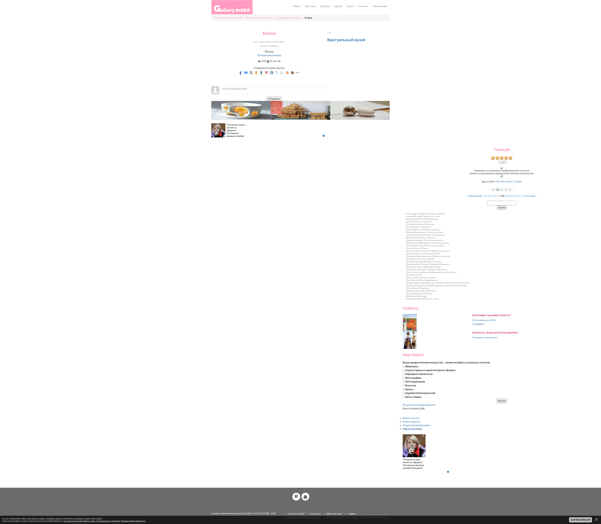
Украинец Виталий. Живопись (421, 290)
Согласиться (580, 520)
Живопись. (412, 366)
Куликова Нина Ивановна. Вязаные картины (428, 256)
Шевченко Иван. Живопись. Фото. (422, 298)
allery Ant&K (232, 8)
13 (486, 196)
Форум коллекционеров (416, 425)
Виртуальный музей (346, 39)
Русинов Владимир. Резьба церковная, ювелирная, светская (436, 285)
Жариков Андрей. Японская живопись (425, 240)
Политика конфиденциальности (133, 521)
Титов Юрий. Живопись (417, 288)
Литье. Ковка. (413, 396)
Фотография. (413, 377)
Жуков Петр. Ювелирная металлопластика (427, 242)
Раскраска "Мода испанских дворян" (495, 332)
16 (495, 196)
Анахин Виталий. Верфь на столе (422, 216)
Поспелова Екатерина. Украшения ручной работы (431, 272)
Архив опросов (426, 404)
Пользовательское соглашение (108, 521)
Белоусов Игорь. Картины (419, 221)
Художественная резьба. (420, 392)
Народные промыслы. (419, 373)
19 (506, 196)
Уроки (350, 6)
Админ (352, 513)
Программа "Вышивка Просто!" (491, 315)
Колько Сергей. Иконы (417, 248)
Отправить (274, 98)
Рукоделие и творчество (485, 337)
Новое (296, 6)
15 (492, 196)
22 (515, 196)
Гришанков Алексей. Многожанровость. (426, 235)
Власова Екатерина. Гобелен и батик (424, 232)
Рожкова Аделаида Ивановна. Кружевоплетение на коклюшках (437, 282)
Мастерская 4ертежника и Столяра (424, 261)
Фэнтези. (410, 385)
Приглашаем (380, 6)
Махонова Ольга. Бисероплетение (423, 266)
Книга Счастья (411, 417)
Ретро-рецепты (411, 421)
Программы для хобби (484, 320)
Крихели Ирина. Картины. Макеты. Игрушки (427, 250)
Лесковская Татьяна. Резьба (420, 258)
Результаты (409, 404)
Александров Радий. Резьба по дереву (425, 213)
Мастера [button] (310, 6)
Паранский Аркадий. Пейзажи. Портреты (426, 269)
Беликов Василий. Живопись (420, 224)
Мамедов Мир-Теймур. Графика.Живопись (427, 264)
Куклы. (409, 389)
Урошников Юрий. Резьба (418, 293)
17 (498, 196)
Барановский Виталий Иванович (422, 219)
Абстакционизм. (415, 381)
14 (489, 196)
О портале (315, 513)
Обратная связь (334, 513)
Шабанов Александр (416, 296)
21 (512, 196)
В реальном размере (269, 55)
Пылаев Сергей (414, 274)
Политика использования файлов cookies (79, 521)
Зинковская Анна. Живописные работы (425, 245)
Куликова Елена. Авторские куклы (423, 253)
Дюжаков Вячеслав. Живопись (421, 237)
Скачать (363, 6)
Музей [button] (338, 6)
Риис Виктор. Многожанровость (422, 280)
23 (519, 196)
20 (509, 196)
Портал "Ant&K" (296, 513)
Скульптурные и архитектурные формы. (430, 370)
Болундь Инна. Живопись (418, 227)
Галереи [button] (325, 6)
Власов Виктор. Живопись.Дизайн (423, 229)
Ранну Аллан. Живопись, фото (421, 277)
